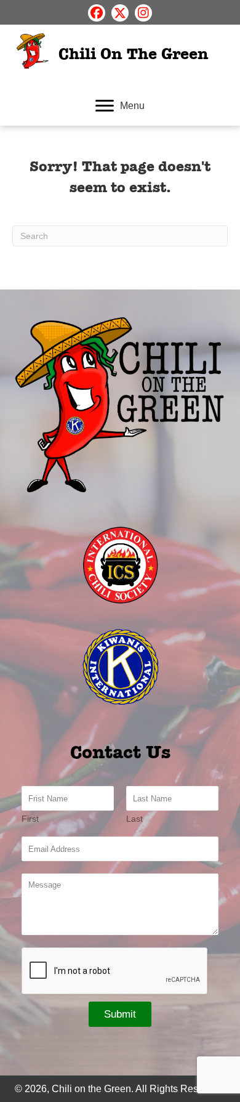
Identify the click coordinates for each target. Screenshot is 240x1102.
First (30, 819)
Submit (120, 1014)
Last (134, 819)
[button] (96, 13)
